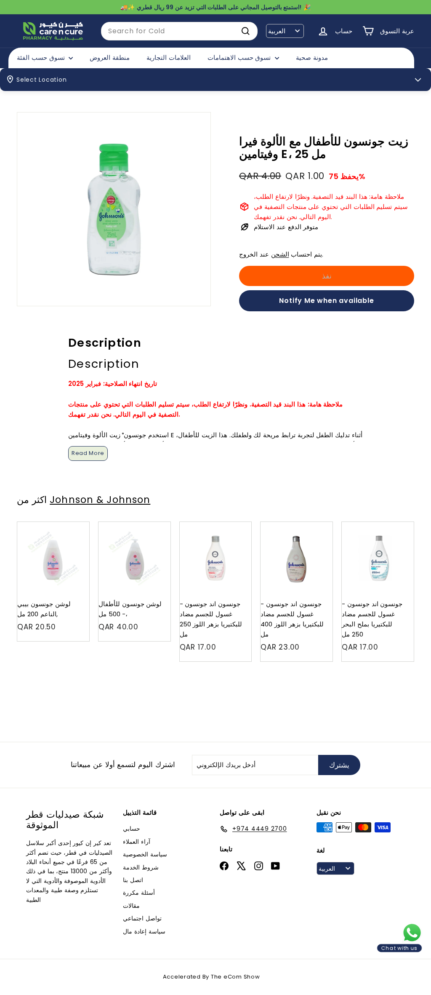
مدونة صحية (312, 57)
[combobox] (179, 31)
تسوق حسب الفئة (42, 57)
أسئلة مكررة (139, 892)
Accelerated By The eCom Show (211, 977)
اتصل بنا (133, 880)
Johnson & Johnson (100, 499)
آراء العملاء (136, 841)
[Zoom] (113, 209)
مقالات (131, 905)
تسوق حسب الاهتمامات (240, 57)
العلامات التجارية (168, 57)
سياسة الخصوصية (145, 854)
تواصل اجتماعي (142, 918)
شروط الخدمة (141, 867)
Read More (88, 453)
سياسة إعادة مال (144, 931)
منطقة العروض (110, 57)
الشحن (280, 254)
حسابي (131, 828)
